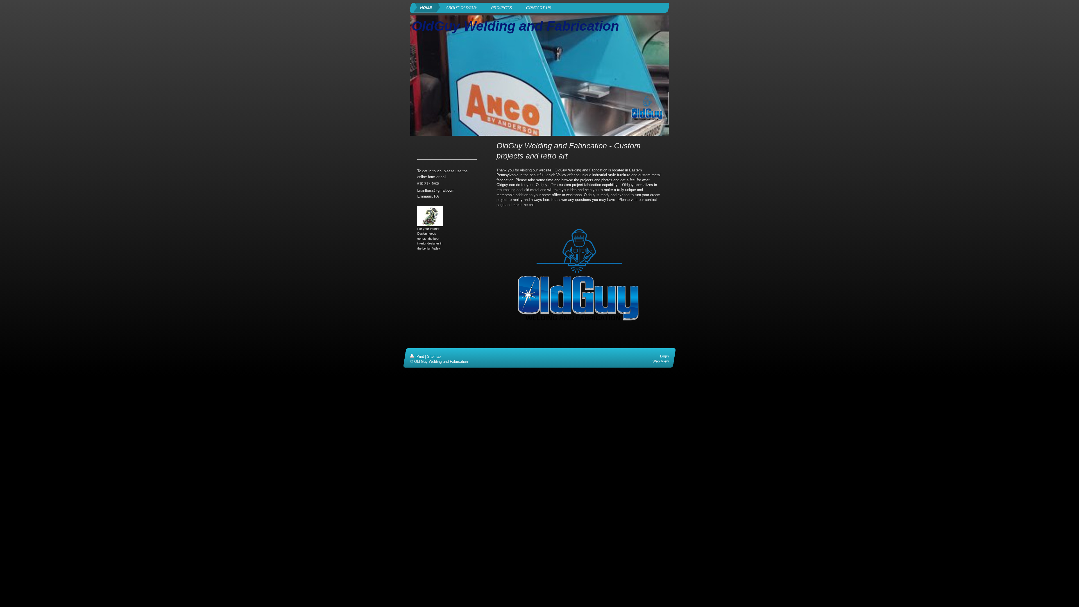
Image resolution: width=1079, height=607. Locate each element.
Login (664, 356)
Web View (660, 361)
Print (420, 356)
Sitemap (434, 356)
